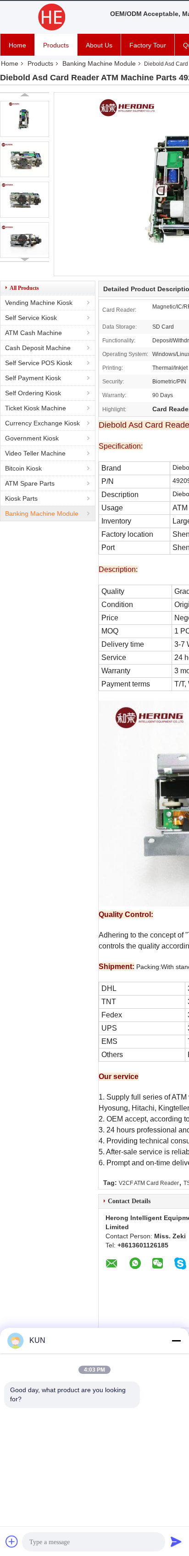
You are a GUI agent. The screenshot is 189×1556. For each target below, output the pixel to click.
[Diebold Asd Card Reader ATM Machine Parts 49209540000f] (24, 119)
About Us (99, 45)
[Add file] (12, 1541)
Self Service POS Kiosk (38, 363)
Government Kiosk (32, 438)
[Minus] (176, 1340)
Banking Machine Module (99, 63)
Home (17, 45)
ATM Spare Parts (30, 483)
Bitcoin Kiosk (23, 468)
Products (56, 45)
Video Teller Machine (35, 453)
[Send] (176, 1541)
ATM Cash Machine (33, 332)
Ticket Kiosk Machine (35, 408)
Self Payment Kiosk (33, 378)
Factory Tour (147, 45)
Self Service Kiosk (31, 317)
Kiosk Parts (21, 498)
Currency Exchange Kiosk (42, 423)
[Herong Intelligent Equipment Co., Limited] (50, 17)
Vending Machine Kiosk (38, 302)
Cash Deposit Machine (38, 347)
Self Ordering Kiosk (33, 393)
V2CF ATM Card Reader (149, 1183)
